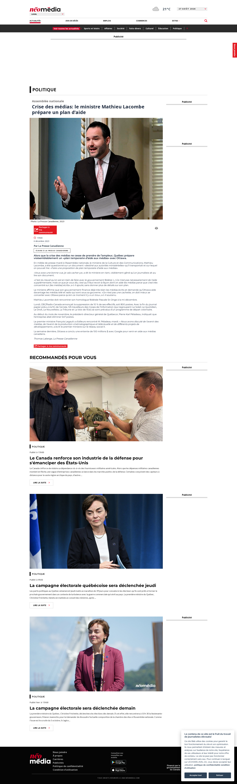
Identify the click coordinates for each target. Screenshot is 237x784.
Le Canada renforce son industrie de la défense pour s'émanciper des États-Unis (86, 460)
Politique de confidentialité (68, 766)
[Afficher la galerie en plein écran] (160, 121)
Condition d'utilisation (65, 769)
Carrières (58, 759)
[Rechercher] (205, 20)
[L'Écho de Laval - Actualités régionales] (45, 9)
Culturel (149, 28)
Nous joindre (60, 752)
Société (120, 28)
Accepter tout (196, 775)
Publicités (58, 762)
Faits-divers (135, 28)
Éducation (163, 28)
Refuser (219, 775)
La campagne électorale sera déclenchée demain (83, 708)
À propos (57, 755)
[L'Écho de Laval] (40, 762)
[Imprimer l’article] (156, 228)
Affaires (108, 28)
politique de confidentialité (207, 765)
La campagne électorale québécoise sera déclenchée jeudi (93, 585)
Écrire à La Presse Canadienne (52, 251)
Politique (177, 28)
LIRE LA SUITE (39, 482)
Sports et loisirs (92, 28)
